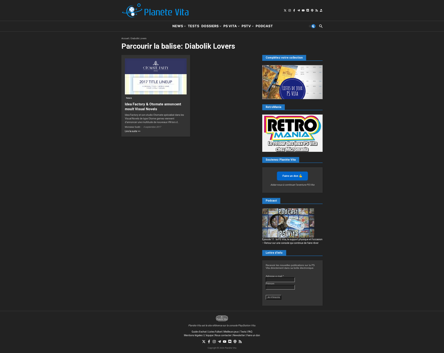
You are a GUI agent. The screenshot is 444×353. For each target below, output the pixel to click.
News (177, 26)
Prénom (270, 283)
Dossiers (210, 26)
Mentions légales (193, 335)
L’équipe (208, 335)
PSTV (246, 26)
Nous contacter (223, 335)
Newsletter (239, 335)
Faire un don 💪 (292, 175)
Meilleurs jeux (231, 331)
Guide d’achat (199, 331)
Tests (193, 26)
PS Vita (230, 26)
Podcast (264, 26)
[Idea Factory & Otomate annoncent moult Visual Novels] (156, 76)
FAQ (250, 331)
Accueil (125, 38)
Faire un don (253, 335)
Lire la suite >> (132, 131)
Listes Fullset (215, 331)
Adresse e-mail (275, 276)
